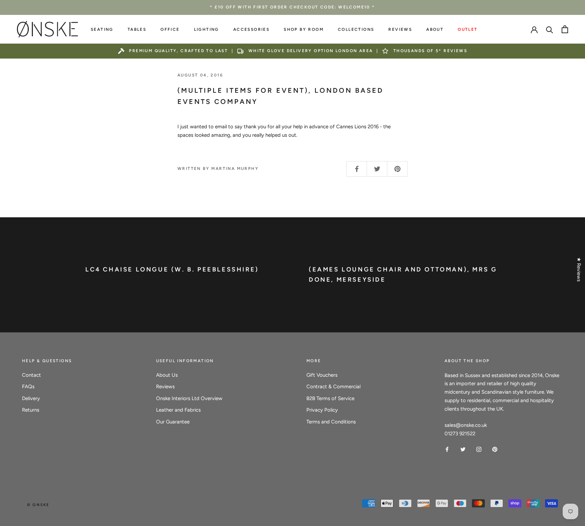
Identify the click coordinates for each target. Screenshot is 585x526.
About (434, 29)
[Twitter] (462, 449)
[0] (565, 29)
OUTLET (467, 29)
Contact (31, 375)
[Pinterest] (494, 449)
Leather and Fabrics (178, 410)
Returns (30, 410)
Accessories (251, 29)
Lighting (206, 29)
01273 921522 (460, 434)
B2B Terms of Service (330, 398)
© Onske (38, 505)
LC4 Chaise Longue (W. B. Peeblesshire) (172, 269)
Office (169, 29)
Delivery (31, 398)
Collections (356, 29)
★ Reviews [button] (579, 269)
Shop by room (304, 29)
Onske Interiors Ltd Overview (189, 398)
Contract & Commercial (333, 386)
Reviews (400, 29)
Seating (102, 29)
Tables (137, 29)
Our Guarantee (173, 422)
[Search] (549, 29)
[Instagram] (478, 449)
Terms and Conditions (331, 422)
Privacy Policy (322, 410)
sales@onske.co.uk (466, 425)
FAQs (28, 386)
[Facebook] (447, 449)
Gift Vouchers (322, 375)
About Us (167, 375)
